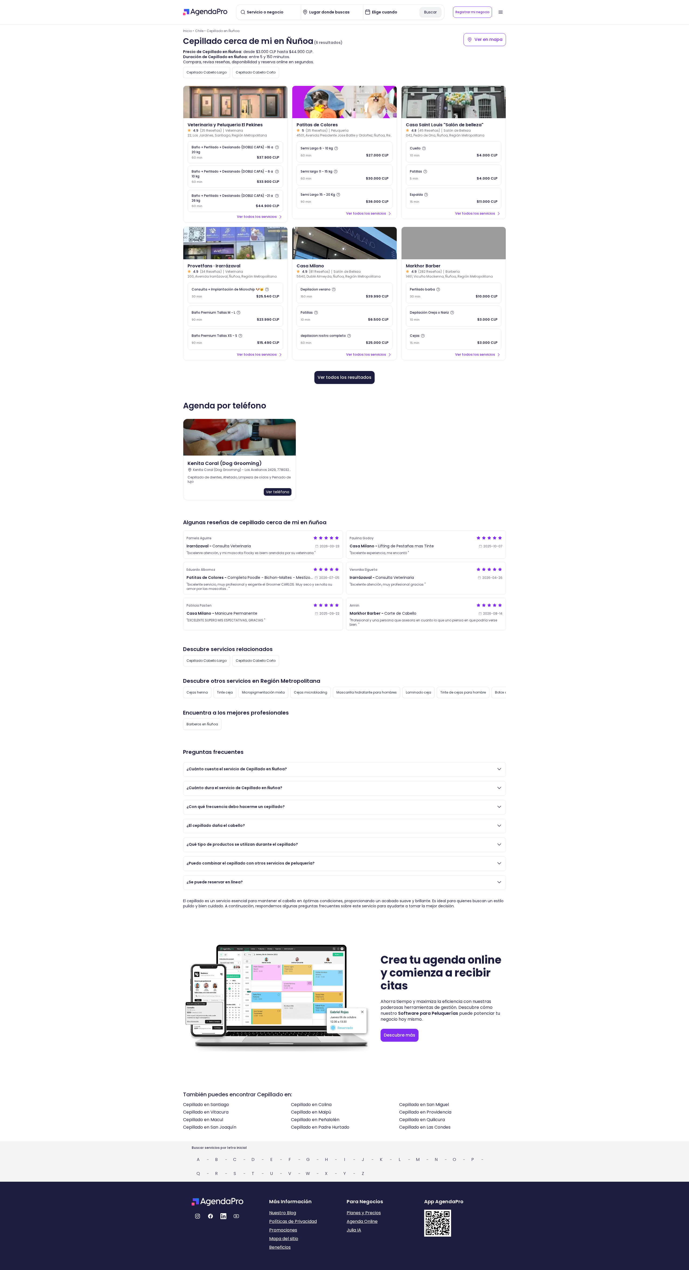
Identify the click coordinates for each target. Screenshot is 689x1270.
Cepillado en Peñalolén (315, 1120)
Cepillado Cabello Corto (256, 72)
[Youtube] (236, 1216)
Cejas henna (197, 692)
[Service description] (277, 147)
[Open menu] (500, 12)
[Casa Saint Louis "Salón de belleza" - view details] (454, 102)
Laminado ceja (418, 692)
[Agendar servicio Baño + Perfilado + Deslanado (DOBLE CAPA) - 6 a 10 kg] (235, 176)
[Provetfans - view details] (235, 243)
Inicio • (188, 31)
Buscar (430, 12)
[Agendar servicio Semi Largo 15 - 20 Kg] (344, 198)
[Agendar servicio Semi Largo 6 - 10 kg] (344, 152)
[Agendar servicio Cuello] (453, 152)
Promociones (283, 1230)
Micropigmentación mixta (263, 692)
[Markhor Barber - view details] (454, 243)
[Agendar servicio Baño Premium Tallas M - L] (235, 316)
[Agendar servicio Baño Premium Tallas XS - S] (235, 339)
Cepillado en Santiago (206, 1104)
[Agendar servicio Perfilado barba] (453, 293)
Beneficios (280, 1247)
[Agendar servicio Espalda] (453, 198)
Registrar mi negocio (472, 12)
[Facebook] (210, 1216)
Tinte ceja (225, 692)
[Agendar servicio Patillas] (453, 175)
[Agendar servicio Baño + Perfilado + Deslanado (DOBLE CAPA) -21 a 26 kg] (235, 201)
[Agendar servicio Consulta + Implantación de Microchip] (235, 293)
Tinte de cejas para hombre (463, 692)
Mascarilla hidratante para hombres (366, 692)
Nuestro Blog (282, 1213)
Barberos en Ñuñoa (202, 724)
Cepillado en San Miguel (424, 1104)
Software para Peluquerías (428, 1013)
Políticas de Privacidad (293, 1221)
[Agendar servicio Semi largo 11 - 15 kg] (344, 175)
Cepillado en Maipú (311, 1112)
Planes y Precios (364, 1213)
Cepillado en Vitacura (206, 1112)
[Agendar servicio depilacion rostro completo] (344, 339)
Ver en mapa (488, 39)
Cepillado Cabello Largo (207, 72)
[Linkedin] (223, 1216)
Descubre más (399, 1035)
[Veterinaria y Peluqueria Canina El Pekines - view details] (235, 102)
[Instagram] (197, 1216)
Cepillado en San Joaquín (209, 1127)
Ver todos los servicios (257, 216)
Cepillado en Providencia (425, 1112)
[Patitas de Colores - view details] (344, 102)
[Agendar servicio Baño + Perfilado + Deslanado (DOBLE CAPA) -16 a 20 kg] (235, 152)
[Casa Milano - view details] (344, 243)
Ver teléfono (277, 492)
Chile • (200, 31)
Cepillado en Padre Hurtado (320, 1127)
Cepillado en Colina (311, 1104)
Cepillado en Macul (203, 1120)
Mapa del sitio (283, 1239)
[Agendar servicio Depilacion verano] (344, 293)
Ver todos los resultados (344, 377)
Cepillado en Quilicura (422, 1120)
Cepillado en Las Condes (425, 1127)
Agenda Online (362, 1221)
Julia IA (354, 1230)
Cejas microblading (310, 692)
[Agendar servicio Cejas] (453, 339)
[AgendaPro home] (205, 12)
